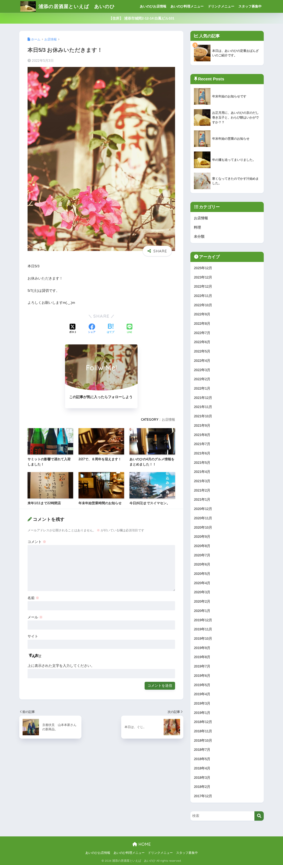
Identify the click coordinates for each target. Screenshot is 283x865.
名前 (33, 598)
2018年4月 (202, 768)
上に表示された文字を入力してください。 (61, 666)
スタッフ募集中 (250, 6)
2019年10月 (203, 639)
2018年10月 (203, 741)
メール (35, 617)
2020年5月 (202, 574)
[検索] (259, 816)
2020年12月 (203, 509)
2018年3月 (202, 778)
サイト (33, 636)
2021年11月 (203, 407)
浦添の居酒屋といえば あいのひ (76, 6)
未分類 (199, 237)
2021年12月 (203, 398)
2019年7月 (202, 666)
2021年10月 (203, 416)
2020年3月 (202, 592)
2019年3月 (202, 703)
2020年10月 (203, 527)
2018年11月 (203, 731)
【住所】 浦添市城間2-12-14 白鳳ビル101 (141, 18)
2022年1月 (202, 388)
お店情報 (168, 419)
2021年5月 (202, 463)
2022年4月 (202, 361)
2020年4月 (202, 583)
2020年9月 (202, 537)
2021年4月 (202, 472)
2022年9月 (202, 314)
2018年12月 (203, 722)
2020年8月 (202, 546)
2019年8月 (202, 657)
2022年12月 (203, 286)
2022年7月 (202, 333)
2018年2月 (202, 787)
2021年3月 (202, 481)
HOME (144, 844)
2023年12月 (203, 277)
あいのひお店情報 (153, 6)
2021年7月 (202, 444)
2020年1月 (202, 611)
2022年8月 (202, 324)
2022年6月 (202, 342)
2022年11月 (203, 296)
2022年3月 (202, 370)
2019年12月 (203, 620)
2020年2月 (202, 601)
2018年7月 (202, 750)
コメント (37, 542)
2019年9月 (202, 648)
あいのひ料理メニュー (187, 6)
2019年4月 (202, 694)
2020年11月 (203, 518)
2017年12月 (203, 796)
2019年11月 (203, 629)
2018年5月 (202, 759)
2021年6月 (202, 453)
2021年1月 (202, 500)
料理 (197, 227)
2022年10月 (203, 305)
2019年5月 (202, 685)
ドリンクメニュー (221, 6)
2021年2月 (202, 490)
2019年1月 (202, 713)
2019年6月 (202, 676)
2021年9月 (202, 426)
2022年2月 (202, 379)
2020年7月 (202, 555)
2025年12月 (203, 268)
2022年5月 (202, 351)
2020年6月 (202, 564)
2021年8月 (202, 435)
